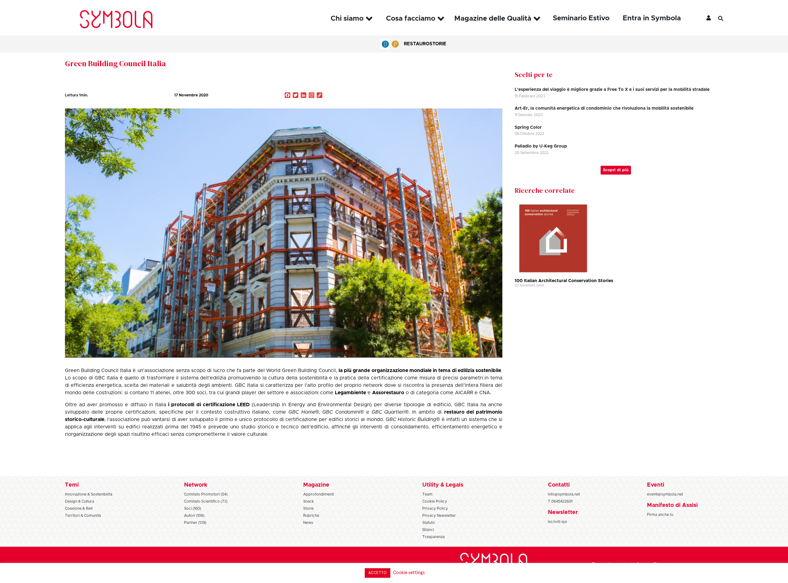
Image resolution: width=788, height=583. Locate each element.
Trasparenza (433, 537)
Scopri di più (616, 170)
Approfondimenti (318, 494)
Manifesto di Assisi (672, 505)
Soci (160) (192, 508)
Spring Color (528, 127)
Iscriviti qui (557, 522)
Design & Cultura (79, 501)
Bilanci (428, 530)
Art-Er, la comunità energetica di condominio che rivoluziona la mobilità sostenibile (604, 108)
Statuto (428, 522)
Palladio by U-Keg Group (541, 146)
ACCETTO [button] (377, 573)
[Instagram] (312, 95)
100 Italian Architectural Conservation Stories (564, 281)
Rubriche (311, 515)
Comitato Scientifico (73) (205, 501)
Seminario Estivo (581, 18)
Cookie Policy (434, 501)
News (308, 522)
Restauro (416, 44)
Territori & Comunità (83, 515)
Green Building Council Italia (115, 63)
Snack (308, 501)
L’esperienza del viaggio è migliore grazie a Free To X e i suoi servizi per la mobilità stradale (612, 89)
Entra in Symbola (652, 18)
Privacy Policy (435, 508)
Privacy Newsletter (439, 515)
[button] (725, 18)
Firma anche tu (660, 514)
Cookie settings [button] (409, 572)
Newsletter (563, 512)
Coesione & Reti (79, 508)
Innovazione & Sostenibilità (88, 494)
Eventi (655, 485)
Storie (437, 44)
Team (427, 494)
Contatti (559, 485)
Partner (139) (195, 522)
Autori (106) (194, 515)
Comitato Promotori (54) (205, 494)
